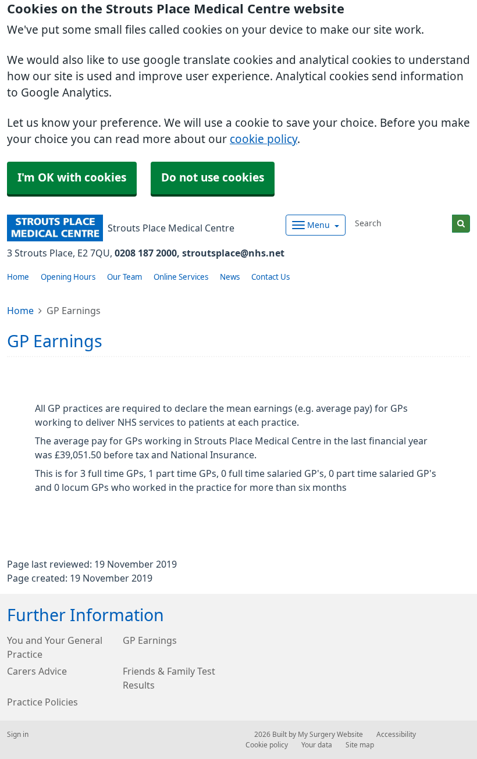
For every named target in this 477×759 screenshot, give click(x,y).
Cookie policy (266, 745)
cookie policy (263, 139)
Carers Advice (37, 671)
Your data (316, 745)
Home (18, 277)
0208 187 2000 (146, 253)
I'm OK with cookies (71, 177)
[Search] (461, 224)
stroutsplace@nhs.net (233, 253)
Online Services (181, 277)
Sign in (18, 734)
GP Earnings (150, 640)
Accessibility (396, 734)
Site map (360, 745)
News (230, 277)
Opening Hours (68, 277)
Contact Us (270, 277)
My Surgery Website (330, 734)
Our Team (124, 277)
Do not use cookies (212, 177)
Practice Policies (42, 702)
